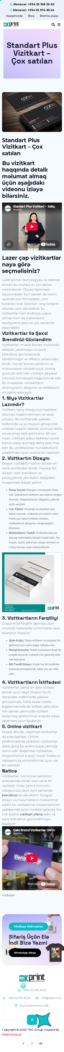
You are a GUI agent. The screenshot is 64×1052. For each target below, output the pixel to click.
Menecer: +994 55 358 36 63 (33, 4)
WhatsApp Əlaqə (25, 952)
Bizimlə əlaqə (49, 16)
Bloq (31, 16)
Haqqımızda (14, 16)
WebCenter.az (12, 1034)
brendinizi (10, 795)
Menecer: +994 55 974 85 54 (33, 10)
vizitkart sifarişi (31, 814)
